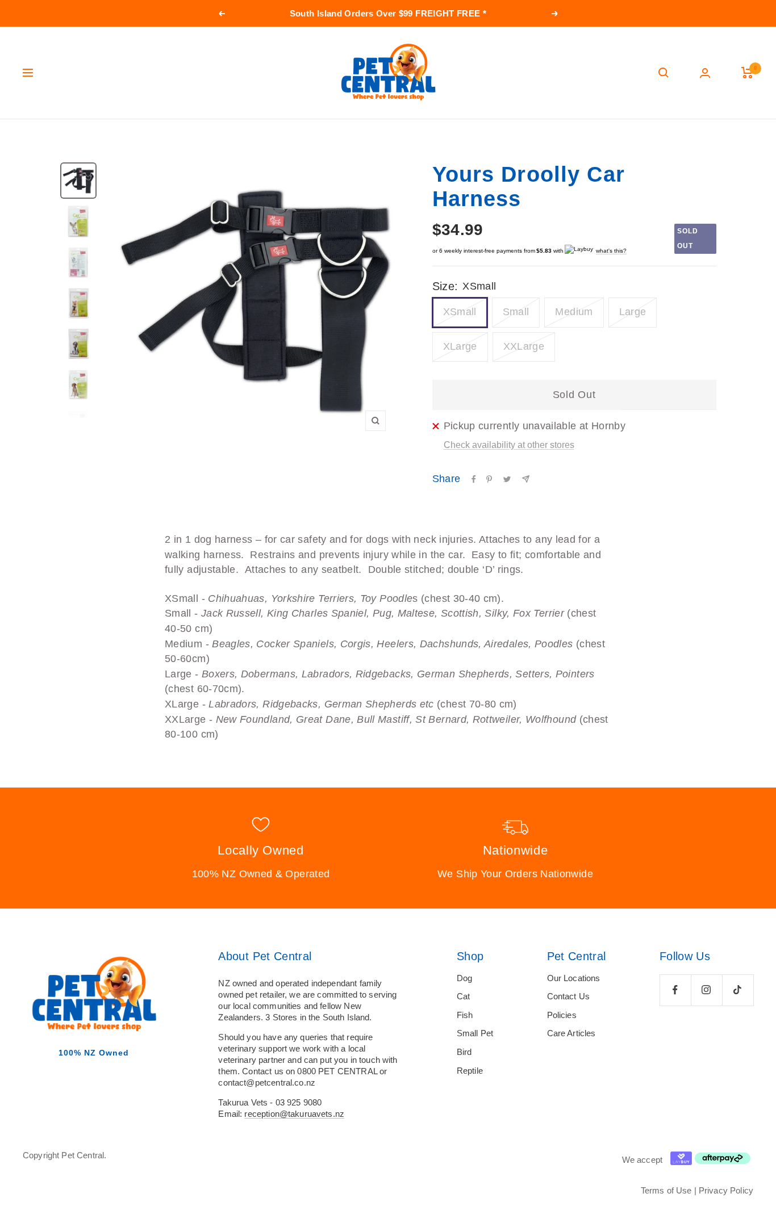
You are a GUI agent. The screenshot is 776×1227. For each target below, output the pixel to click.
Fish (465, 1015)
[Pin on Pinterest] (489, 479)
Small (516, 311)
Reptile (470, 1070)
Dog (464, 978)
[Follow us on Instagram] (706, 990)
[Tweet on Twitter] (507, 479)
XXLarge (524, 346)
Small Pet (475, 1033)
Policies (562, 1015)
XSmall (460, 311)
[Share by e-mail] (525, 479)
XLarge (460, 346)
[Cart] (747, 72)
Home (32, 141)
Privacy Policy (726, 1190)
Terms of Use (666, 1190)
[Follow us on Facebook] (675, 990)
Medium (574, 311)
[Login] (705, 73)
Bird (464, 1052)
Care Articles (571, 1033)
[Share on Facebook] (474, 479)
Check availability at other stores (509, 445)
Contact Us (568, 996)
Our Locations (573, 978)
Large (632, 311)
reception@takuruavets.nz (294, 1114)
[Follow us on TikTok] (737, 990)
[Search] (663, 73)
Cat (463, 996)
